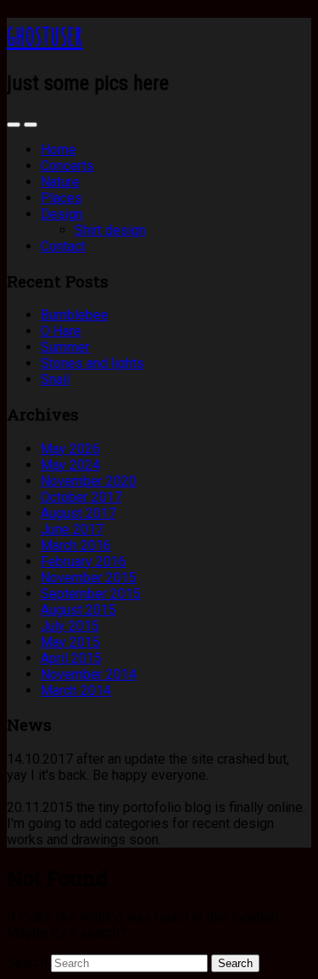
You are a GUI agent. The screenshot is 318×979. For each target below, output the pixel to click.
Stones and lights (92, 363)
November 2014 (89, 674)
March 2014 (76, 690)
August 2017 (78, 513)
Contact (63, 246)
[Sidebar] (13, 124)
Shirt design (110, 230)
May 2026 (70, 449)
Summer (65, 347)
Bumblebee (75, 315)
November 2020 (89, 481)
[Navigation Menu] (30, 124)
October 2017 (81, 497)
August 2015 (78, 610)
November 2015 (89, 578)
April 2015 (71, 658)
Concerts (67, 166)
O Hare (61, 331)
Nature (60, 182)
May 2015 (70, 642)
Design (62, 214)
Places (61, 198)
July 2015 (70, 626)
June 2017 (72, 529)
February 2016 (83, 561)
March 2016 (76, 545)
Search (27, 962)
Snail (55, 379)
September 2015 (91, 594)
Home (58, 150)
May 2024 (70, 465)
